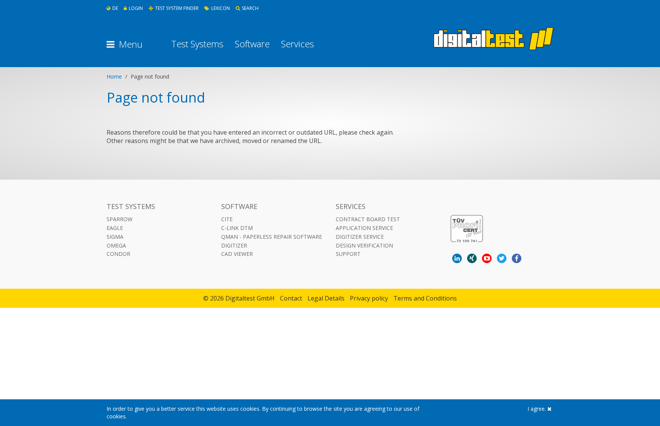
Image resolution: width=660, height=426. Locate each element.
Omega (116, 245)
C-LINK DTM (237, 227)
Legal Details (326, 298)
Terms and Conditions (425, 298)
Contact (291, 298)
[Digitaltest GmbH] (493, 38)
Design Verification (364, 245)
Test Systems (197, 44)
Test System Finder (177, 8)
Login (136, 8)
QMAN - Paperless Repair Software (271, 236)
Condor (118, 253)
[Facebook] (516, 258)
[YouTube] (487, 258)
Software (252, 44)
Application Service (364, 227)
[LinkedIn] (457, 258)
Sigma (115, 236)
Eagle (115, 227)
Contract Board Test (368, 219)
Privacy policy (369, 298)
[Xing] (472, 258)
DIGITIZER (234, 245)
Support (348, 253)
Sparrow (120, 219)
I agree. (537, 408)
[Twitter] (501, 258)
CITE (227, 219)
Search (250, 8)
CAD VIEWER (237, 253)
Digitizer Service (360, 236)
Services (297, 44)
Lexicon (220, 8)
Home (114, 76)
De (115, 8)
